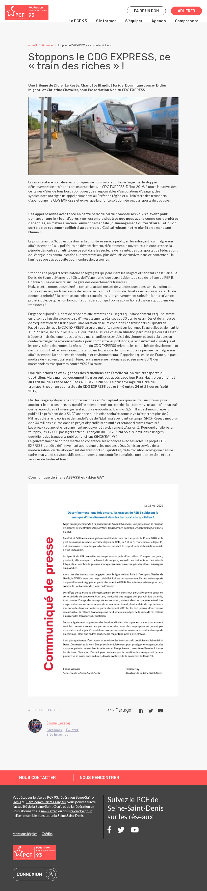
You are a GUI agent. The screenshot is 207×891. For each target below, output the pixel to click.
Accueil (32, 45)
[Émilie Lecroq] (35, 726)
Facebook (54, 730)
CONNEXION (29, 874)
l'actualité (20, 806)
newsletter (49, 811)
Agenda (158, 21)
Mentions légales (25, 834)
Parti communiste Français (46, 802)
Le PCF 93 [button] (78, 21)
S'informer (106, 21)
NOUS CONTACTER (37, 777)
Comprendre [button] (186, 21)
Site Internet (57, 734)
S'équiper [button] (134, 21)
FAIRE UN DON (146, 11)
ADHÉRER (186, 11)
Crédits (47, 834)
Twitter (72, 730)
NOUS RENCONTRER (99, 777)
